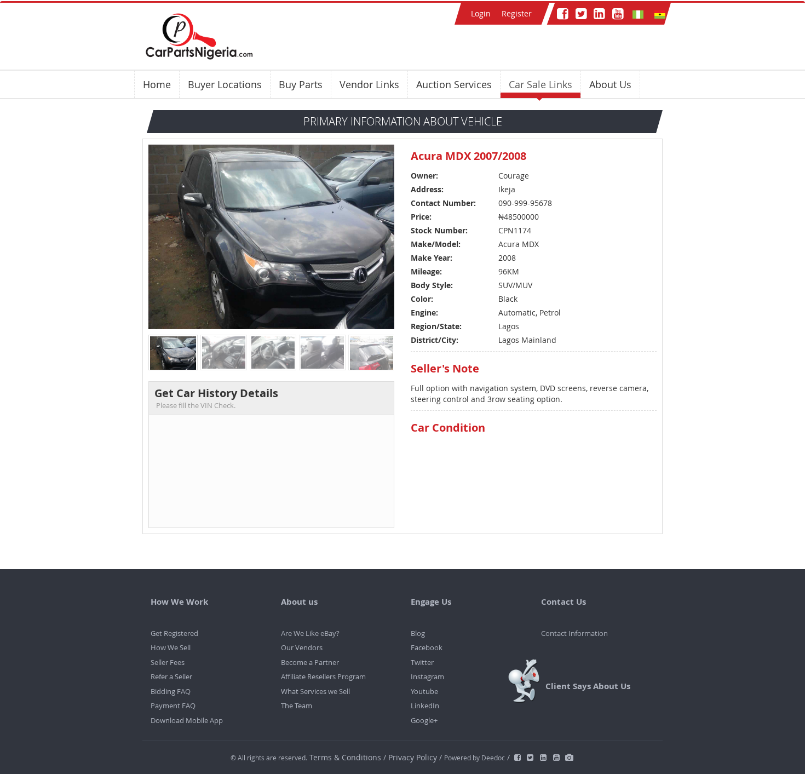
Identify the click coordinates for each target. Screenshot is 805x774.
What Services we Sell (315, 691)
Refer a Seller (171, 676)
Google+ (424, 720)
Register (517, 13)
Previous (158, 236)
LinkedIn (425, 705)
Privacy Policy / (415, 757)
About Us (610, 84)
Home (157, 84)
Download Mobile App (187, 720)
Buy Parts (301, 84)
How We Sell (171, 647)
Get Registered (174, 633)
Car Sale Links (540, 84)
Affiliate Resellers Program (323, 676)
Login (481, 13)
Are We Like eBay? (310, 633)
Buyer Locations (225, 84)
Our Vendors (302, 647)
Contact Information (574, 633)
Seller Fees (168, 662)
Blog (418, 633)
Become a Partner (310, 662)
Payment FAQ (173, 705)
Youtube (424, 691)
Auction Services (454, 84)
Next (384, 236)
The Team (296, 705)
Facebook (426, 647)
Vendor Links (369, 84)
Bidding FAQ (171, 691)
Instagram (427, 676)
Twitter (422, 662)
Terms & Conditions (346, 757)
